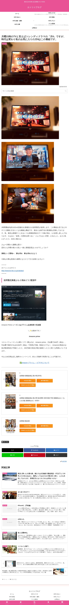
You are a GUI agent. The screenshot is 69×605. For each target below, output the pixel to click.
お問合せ (57, 599)
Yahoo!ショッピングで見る (27, 385)
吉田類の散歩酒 (24, 421)
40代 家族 (12, 596)
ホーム (12, 594)
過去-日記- (5, 442)
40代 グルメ (57, 596)
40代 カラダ (34, 594)
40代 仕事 (12, 599)
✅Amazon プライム (34, 363)
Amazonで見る (27, 380)
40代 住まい (57, 594)
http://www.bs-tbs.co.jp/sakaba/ (12, 271)
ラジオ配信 (34, 599)
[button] (65, 91)
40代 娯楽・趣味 (34, 596)
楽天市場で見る (44, 380)
